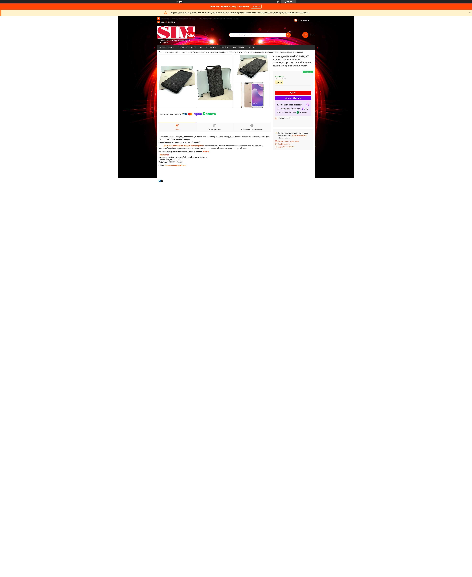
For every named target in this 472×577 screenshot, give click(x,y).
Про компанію (238, 47)
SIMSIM (206, 151)
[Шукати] (288, 35)
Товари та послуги (186, 47)
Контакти (224, 47)
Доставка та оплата (207, 47)
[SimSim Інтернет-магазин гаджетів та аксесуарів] (176, 32)
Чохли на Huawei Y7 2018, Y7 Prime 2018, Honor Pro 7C (186, 52)
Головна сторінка (167, 47)
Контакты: (164, 155)
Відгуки (252, 47)
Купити (293, 93)
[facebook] (160, 181)
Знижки (256, 6)
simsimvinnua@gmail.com (175, 165)
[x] (162, 181)
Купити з (288, 98)
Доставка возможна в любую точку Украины (184, 146)
